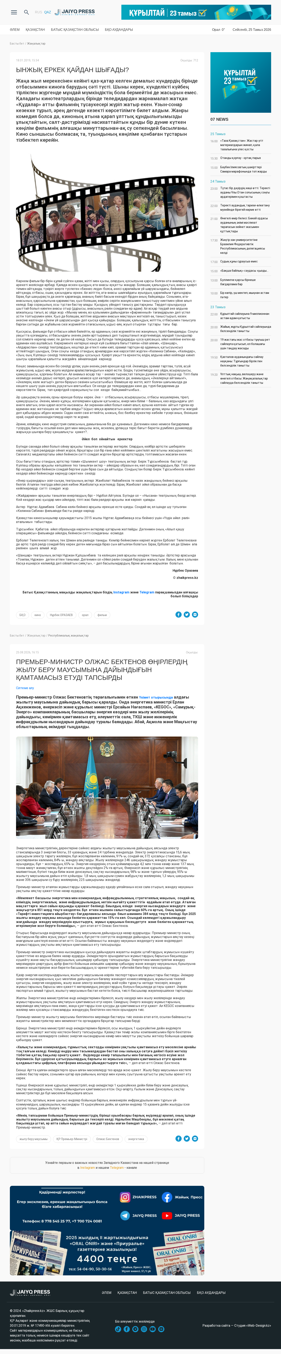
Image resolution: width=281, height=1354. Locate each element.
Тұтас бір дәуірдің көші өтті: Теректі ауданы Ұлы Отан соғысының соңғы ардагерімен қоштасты (240, 192)
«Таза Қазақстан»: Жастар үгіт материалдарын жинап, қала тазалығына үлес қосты (236, 145)
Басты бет (17, 43)
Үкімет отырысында (156, 697)
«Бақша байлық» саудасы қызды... (239, 271)
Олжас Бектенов (107, 1139)
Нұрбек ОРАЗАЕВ (61, 615)
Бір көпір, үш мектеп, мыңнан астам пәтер (239, 295)
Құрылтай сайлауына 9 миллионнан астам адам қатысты (239, 316)
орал (85, 615)
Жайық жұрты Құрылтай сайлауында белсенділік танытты (240, 329)
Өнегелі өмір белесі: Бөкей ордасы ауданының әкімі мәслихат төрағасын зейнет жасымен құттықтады (239, 225)
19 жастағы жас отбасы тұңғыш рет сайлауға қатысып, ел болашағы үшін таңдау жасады (240, 344)
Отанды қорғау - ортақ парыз (235, 158)
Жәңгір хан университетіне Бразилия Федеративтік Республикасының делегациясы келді (237, 246)
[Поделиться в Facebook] (178, 614)
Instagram (87, 1168)
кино (38, 615)
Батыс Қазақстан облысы (75, 29)
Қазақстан (35, 29)
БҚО (23, 615)
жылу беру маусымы (34, 1139)
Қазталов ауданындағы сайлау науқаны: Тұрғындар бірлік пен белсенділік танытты (236, 361)
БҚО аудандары (119, 29)
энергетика (136, 1139)
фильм (102, 615)
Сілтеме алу (25, 688)
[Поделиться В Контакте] (195, 614)
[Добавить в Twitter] (186, 614)
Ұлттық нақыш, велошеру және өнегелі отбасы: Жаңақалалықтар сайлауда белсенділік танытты (239, 378)
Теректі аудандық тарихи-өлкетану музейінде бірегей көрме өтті (240, 207)
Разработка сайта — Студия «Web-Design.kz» (236, 1326)
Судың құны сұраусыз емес (234, 262)
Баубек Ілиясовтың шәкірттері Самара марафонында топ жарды (238, 169)
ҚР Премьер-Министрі (72, 1139)
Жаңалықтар (36, 43)
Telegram (117, 1168)
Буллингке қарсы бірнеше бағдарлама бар (233, 282)
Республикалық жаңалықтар (68, 635)
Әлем (15, 29)
